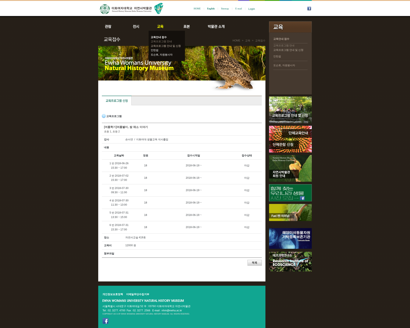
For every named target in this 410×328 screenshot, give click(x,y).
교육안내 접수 (159, 37)
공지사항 (245, 26)
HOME (197, 8)
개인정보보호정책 (112, 294)
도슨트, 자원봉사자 (162, 54)
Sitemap (225, 8)
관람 (110, 26)
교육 (161, 26)
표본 (186, 26)
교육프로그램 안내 (161, 41)
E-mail (238, 8)
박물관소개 (216, 26)
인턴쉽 (154, 50)
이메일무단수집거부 (137, 294)
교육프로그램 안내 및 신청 (166, 45)
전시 (136, 26)
